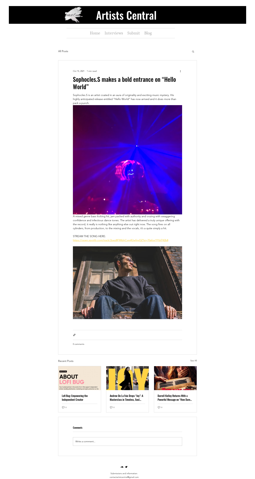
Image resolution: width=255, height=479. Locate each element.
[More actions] (180, 71)
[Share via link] (74, 335)
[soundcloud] (121, 466)
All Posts (63, 51)
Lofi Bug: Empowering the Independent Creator (75, 397)
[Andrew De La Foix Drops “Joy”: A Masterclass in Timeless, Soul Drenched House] (127, 378)
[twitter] (126, 466)
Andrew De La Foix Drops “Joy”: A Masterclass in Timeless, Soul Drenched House (126, 397)
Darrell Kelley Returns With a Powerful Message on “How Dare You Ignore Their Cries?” (174, 397)
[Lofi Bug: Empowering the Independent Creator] (79, 378)
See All (193, 360)
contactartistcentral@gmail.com (124, 477)
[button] (193, 51)
